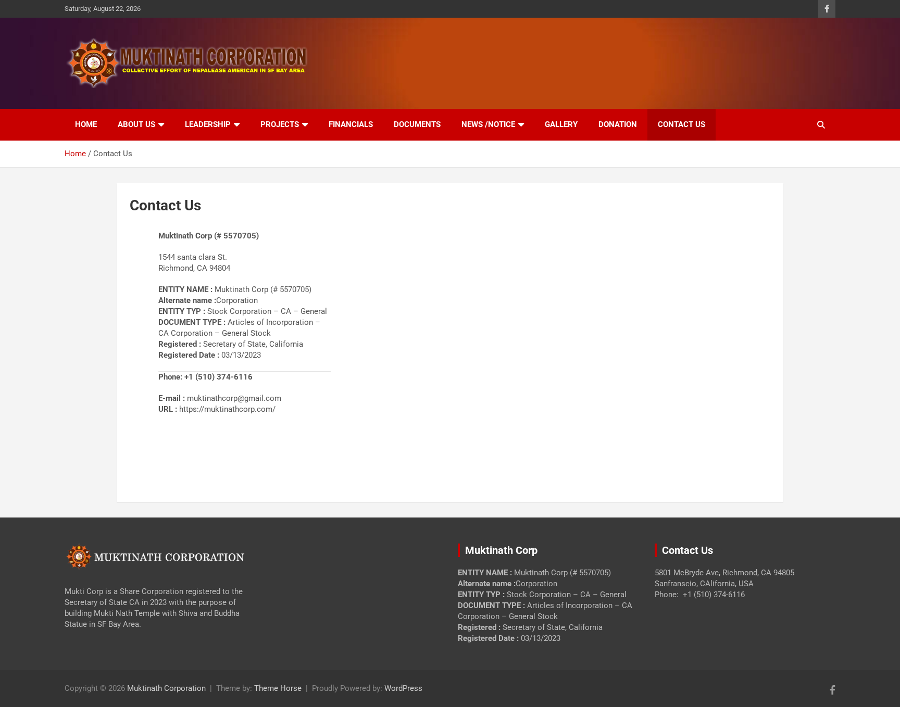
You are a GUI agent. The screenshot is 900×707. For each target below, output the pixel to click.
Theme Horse (278, 688)
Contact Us (681, 124)
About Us (136, 124)
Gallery (561, 124)
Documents (417, 124)
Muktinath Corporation (166, 688)
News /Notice (488, 124)
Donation (617, 124)
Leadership (208, 124)
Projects (279, 124)
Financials (351, 124)
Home (86, 124)
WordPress (403, 688)
